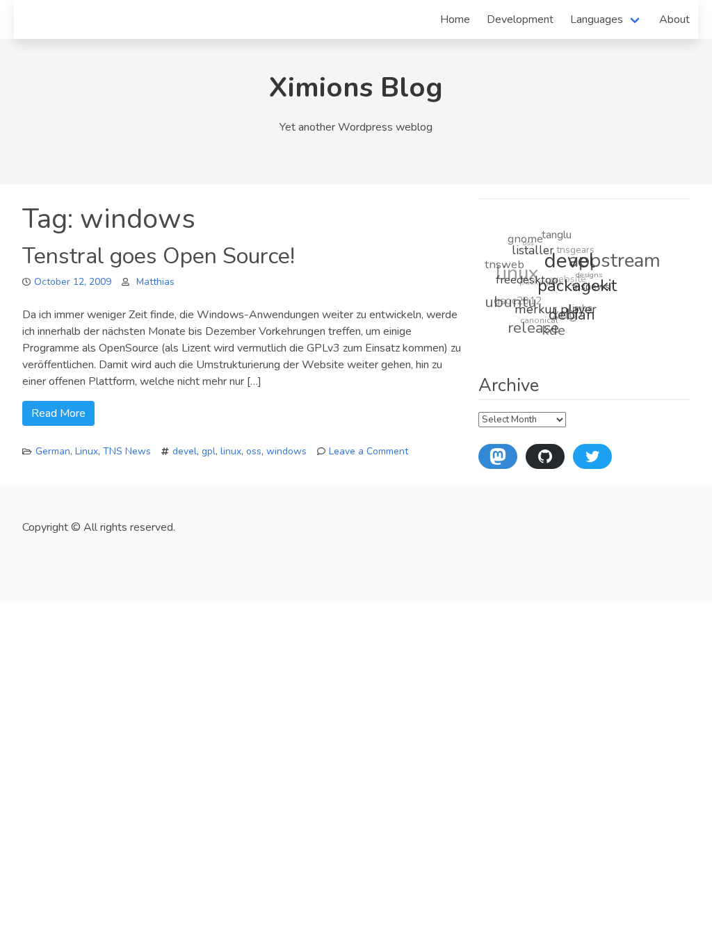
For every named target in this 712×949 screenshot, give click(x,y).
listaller (533, 251)
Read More (58, 413)
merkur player (554, 310)
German (52, 451)
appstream (615, 262)
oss (253, 451)
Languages (596, 19)
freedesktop (527, 280)
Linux (86, 451)
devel (184, 451)
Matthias (155, 281)
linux (230, 451)
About (674, 19)
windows (286, 451)
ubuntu (510, 300)
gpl (209, 451)
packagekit (577, 288)
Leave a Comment (368, 451)
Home (455, 19)
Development (520, 19)
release (532, 327)
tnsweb (505, 263)
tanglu (559, 235)
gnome (526, 238)
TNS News (127, 451)
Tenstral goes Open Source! (158, 256)
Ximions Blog (356, 87)
